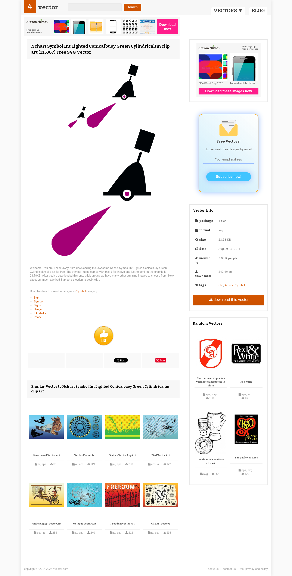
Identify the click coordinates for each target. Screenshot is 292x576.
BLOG (258, 11)
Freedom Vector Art (122, 523)
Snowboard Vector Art (46, 455)
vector (48, 7)
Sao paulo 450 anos (246, 457)
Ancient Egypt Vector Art (46, 523)
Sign (36, 297)
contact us (229, 568)
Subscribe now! (228, 176)
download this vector (231, 300)
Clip (220, 285)
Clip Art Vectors (160, 523)
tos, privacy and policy (254, 568)
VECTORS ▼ (228, 11)
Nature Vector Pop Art (122, 455)
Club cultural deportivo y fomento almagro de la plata (210, 382)
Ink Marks (40, 313)
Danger (38, 309)
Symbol (81, 291)
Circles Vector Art (84, 455)
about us (213, 568)
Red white (246, 381)
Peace (38, 317)
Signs (37, 305)
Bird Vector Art (161, 455)
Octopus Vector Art (84, 523)
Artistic (229, 285)
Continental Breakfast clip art (211, 461)
